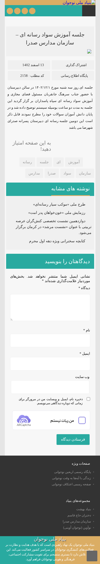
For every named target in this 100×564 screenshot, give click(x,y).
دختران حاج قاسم (79, 515)
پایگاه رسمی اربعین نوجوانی (72, 472)
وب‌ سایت (82, 377)
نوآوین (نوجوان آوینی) (77, 527)
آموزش (74, 162)
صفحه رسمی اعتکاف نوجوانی (71, 484)
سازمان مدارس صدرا (77, 521)
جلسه (44, 162)
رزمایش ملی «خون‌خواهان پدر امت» (56, 213)
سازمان (85, 173)
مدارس (34, 173)
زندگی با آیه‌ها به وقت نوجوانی (71, 478)
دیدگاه (84, 288)
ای (59, 162)
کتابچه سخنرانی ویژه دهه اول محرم (57, 241)
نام (86, 330)
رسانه (27, 162)
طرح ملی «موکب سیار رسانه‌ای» (59, 204)
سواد (67, 173)
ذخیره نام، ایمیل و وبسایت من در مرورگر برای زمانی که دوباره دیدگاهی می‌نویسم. (51, 401)
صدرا (52, 173)
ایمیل (84, 353)
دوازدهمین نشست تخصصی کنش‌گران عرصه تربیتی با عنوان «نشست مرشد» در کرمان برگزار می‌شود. (53, 227)
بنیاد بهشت (83, 509)
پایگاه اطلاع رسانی (74, 76)
